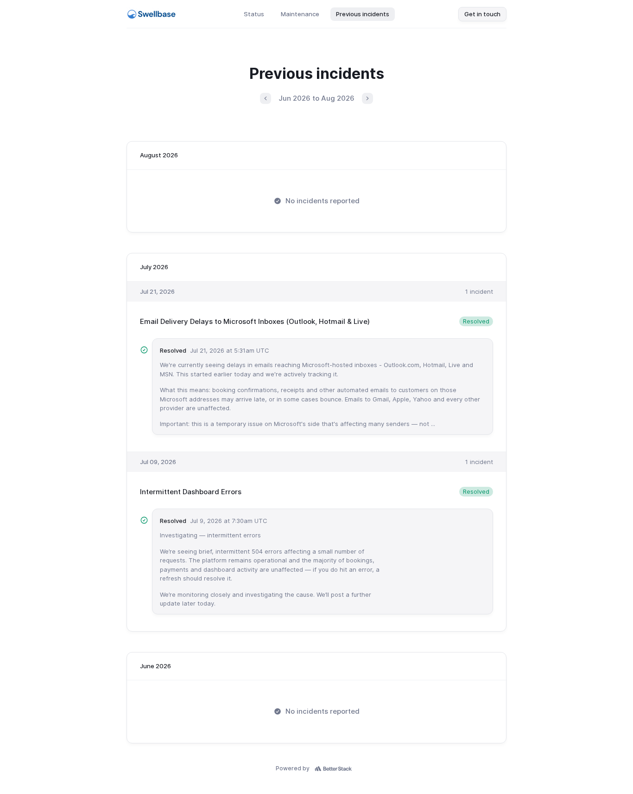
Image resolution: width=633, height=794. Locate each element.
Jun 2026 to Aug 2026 (316, 98)
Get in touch (482, 14)
